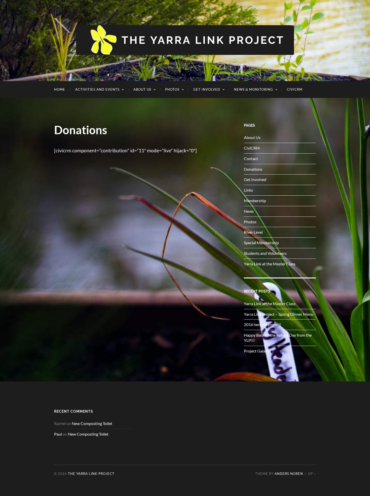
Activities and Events (97, 89)
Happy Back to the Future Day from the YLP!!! (278, 338)
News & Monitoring (253, 89)
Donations (253, 169)
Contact (251, 158)
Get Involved (206, 89)
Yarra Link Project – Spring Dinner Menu (278, 314)
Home (59, 89)
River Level (253, 232)
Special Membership (261, 242)
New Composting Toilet (92, 423)
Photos (172, 89)
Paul (58, 434)
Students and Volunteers (265, 253)
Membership (255, 200)
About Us (142, 89)
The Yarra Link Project (91, 474)
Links (248, 190)
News (249, 211)
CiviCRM (295, 89)
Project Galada (257, 350)
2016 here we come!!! (262, 324)
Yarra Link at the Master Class (269, 263)
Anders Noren (289, 474)
